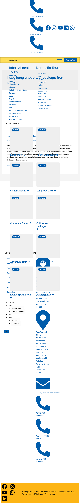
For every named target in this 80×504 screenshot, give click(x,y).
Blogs (10, 306)
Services (11, 302)
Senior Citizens (18, 190)
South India (16, 155)
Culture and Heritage (42, 225)
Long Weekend (44, 190)
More (10, 317)
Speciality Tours (14, 123)
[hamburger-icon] (59, 59)
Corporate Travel (19, 223)
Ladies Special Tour (20, 294)
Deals (10, 314)
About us (15, 323)
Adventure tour (18, 261)
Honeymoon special (47, 155)
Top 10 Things (18, 311)
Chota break (43, 261)
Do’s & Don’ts (17, 309)
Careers (15, 320)
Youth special (43, 294)
